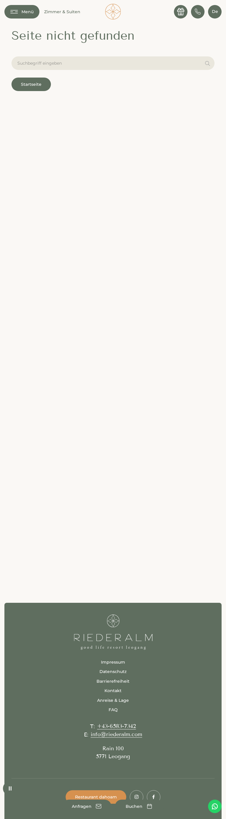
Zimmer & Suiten (62, 11)
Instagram (136, 797)
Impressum (113, 662)
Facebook (153, 797)
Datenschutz (113, 671)
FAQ (113, 709)
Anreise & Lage (113, 700)
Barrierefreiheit (113, 681)
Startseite (31, 84)
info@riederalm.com (116, 734)
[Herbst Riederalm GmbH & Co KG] (113, 12)
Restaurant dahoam (96, 797)
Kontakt (113, 690)
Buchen (139, 806)
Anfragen (87, 806)
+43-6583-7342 (116, 726)
